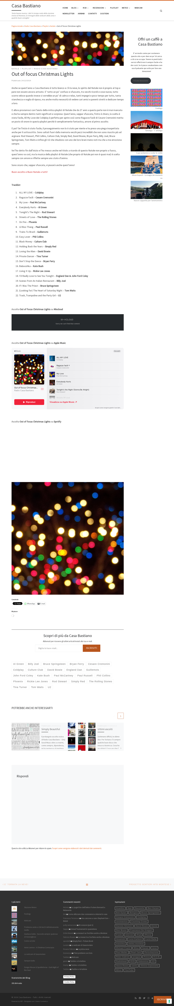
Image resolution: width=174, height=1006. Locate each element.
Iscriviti (91, 648)
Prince (147, 957)
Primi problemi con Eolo (83, 953)
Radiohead (121, 961)
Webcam (27, 920)
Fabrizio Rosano (69, 937)
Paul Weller (121, 952)
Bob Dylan (121, 913)
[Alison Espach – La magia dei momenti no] (146, 165)
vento (134, 966)
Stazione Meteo (30, 907)
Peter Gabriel (122, 957)
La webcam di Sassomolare (34, 954)
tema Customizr (42, 1001)
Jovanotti (120, 939)
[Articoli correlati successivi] (121, 716)
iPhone (148, 935)
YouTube (129, 970)
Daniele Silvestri (124, 926)
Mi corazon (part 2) (86, 925)
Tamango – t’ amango (153, 130)
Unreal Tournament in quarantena (84, 929)
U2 (153, 961)
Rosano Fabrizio (69, 949)
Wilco (118, 970)
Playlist (45, 26)
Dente (154, 926)
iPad (139, 935)
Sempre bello (29, 961)
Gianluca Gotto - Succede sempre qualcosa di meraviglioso (41, 935)
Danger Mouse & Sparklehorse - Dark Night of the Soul (41, 968)
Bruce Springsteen (150, 913)
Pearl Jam (136, 952)
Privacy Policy (69, 977)
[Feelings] (146, 98)
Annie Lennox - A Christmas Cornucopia (39, 947)
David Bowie (142, 926)
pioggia (136, 957)
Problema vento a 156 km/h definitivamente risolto (41, 928)
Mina (136, 948)
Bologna (134, 913)
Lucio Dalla (150, 939)
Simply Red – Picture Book (83, 941)
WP (21, 1001)
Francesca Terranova (71, 918)
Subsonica (143, 961)
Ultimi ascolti (105, 729)
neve (154, 948)
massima (120, 944)
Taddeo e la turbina (78, 961)
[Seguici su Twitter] (144, 998)
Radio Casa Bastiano (32, 26)
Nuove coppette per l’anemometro (148, 200)
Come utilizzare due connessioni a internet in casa (87, 914)
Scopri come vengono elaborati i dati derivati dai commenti (76, 848)
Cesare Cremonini (125, 917)
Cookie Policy (69, 982)
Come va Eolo (29, 941)
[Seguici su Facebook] (140, 998)
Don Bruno (121, 930)
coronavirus (122, 921)
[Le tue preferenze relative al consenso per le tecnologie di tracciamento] (169, 1001)
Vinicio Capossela (149, 966)
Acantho (120, 908)
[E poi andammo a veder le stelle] (146, 142)
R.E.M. (156, 957)
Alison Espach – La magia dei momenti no (147, 176)
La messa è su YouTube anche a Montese (91, 933)
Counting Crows (139, 921)
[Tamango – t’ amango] (146, 120)
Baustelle (139, 908)
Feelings (159, 108)
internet (129, 935)
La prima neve (83, 949)
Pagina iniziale (17, 26)
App (130, 908)
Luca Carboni (135, 939)
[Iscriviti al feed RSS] (136, 998)
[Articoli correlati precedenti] (114, 716)
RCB (132, 961)
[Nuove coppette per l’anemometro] (146, 190)
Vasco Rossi (122, 966)
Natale (52, 26)
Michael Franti (123, 948)
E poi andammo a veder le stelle (149, 153)
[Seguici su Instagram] (148, 998)
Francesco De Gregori (141, 930)
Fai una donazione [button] (140, 80)
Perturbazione (151, 952)
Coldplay (142, 917)
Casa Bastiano (25, 997)
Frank (119, 935)
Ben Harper (153, 908)
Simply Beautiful (50, 729)
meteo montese (136, 944)
